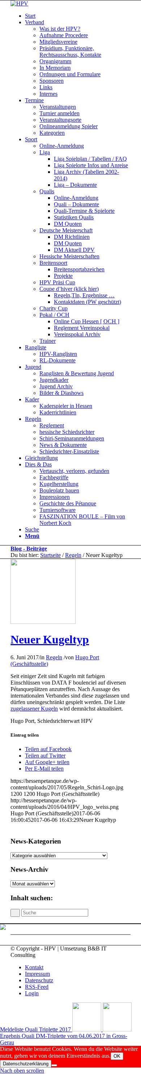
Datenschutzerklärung (25, 1063)
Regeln (73, 555)
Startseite (50, 555)
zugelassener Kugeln (34, 709)
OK (117, 1056)
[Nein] (54, 1065)
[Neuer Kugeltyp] (43, 622)
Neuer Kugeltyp (49, 639)
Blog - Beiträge (28, 548)
